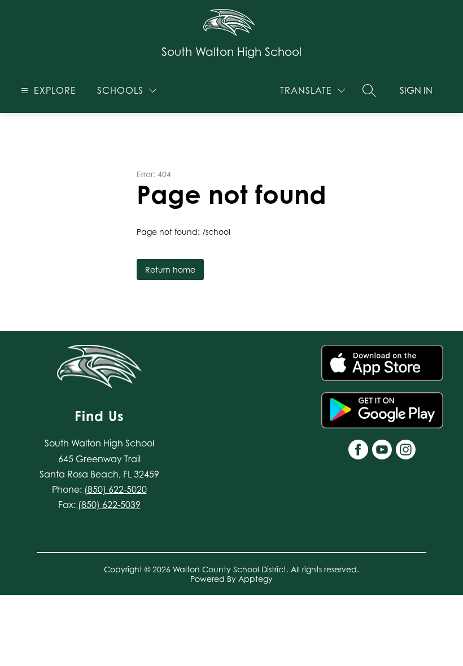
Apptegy (255, 579)
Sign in (416, 90)
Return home (170, 269)
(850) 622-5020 (115, 489)
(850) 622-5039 (109, 504)
